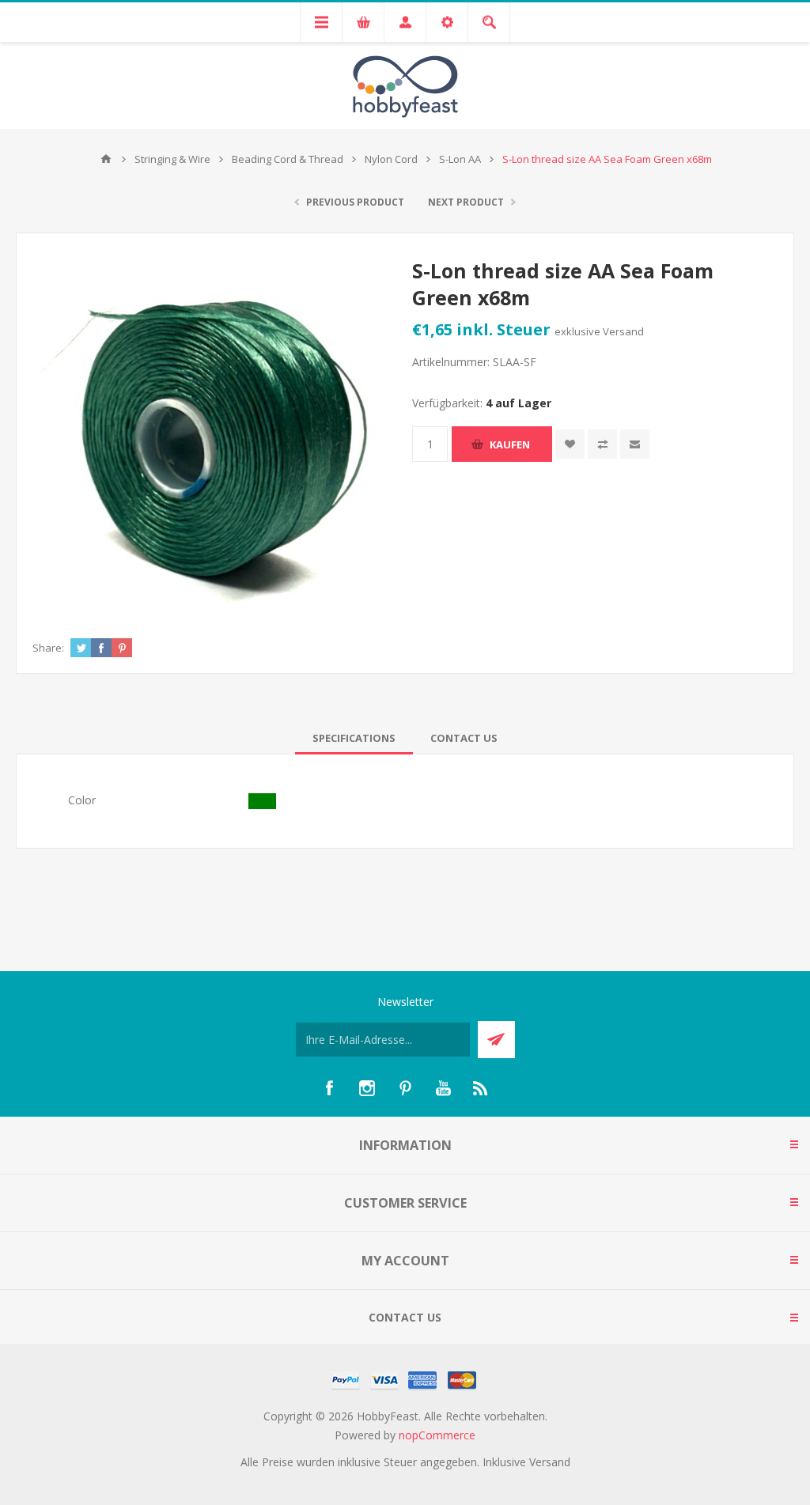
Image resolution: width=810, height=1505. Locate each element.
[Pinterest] (405, 1088)
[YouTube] (443, 1088)
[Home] (106, 159)
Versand (623, 331)
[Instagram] (367, 1088)
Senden (496, 1039)
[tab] (354, 737)
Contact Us (464, 738)
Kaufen (510, 444)
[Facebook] (329, 1088)
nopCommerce (437, 1435)
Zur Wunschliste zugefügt (570, 444)
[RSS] (481, 1088)
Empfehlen (634, 444)
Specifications (354, 738)
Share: (48, 648)
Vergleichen (602, 444)
